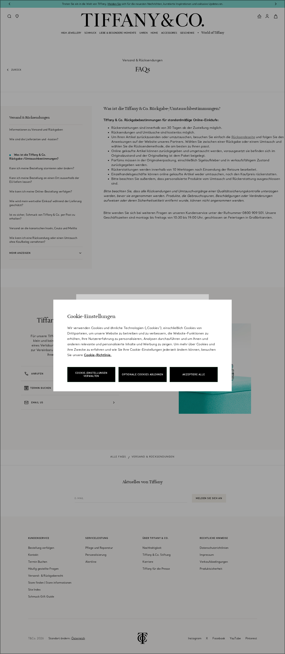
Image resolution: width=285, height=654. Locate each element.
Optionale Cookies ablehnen (142, 374)
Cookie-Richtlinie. (97, 355)
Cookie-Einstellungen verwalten (91, 374)
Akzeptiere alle (193, 374)
